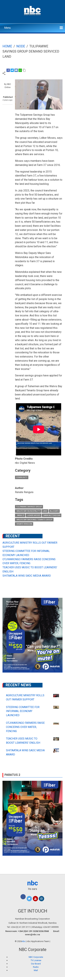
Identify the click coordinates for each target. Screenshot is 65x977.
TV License (36, 960)
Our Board (36, 963)
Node (20, 46)
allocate (54, 511)
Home (7, 46)
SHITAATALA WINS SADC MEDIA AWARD (26, 575)
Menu (7, 27)
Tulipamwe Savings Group (29, 507)
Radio (36, 967)
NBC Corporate (36, 957)
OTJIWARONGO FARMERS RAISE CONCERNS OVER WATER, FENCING (25, 727)
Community (21, 477)
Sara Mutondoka (51, 515)
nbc (32, 883)
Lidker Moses (33, 515)
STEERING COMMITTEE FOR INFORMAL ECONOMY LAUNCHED (23, 711)
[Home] (32, 10)
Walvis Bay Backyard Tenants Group (34, 520)
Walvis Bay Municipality (28, 511)
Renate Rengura (24, 524)
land (44, 511)
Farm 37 (20, 515)
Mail (36, 970)
